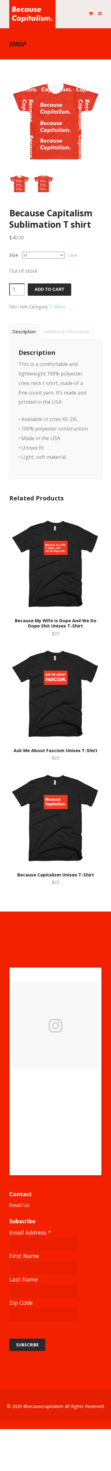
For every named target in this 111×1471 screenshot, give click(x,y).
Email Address (30, 1232)
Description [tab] (24, 332)
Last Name (23, 1279)
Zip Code (21, 1302)
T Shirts (57, 307)
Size (13, 255)
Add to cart (49, 289)
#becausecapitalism (43, 1406)
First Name (24, 1256)
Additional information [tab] (67, 332)
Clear (73, 255)
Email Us (19, 1205)
